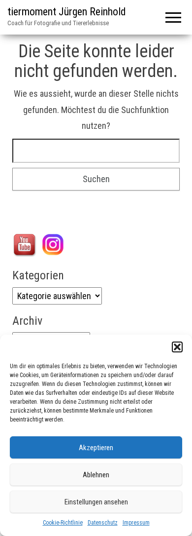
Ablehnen (96, 474)
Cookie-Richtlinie (63, 522)
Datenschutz (103, 522)
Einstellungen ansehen (96, 502)
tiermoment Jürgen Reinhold (66, 11)
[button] (177, 347)
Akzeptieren (96, 447)
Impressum (136, 522)
